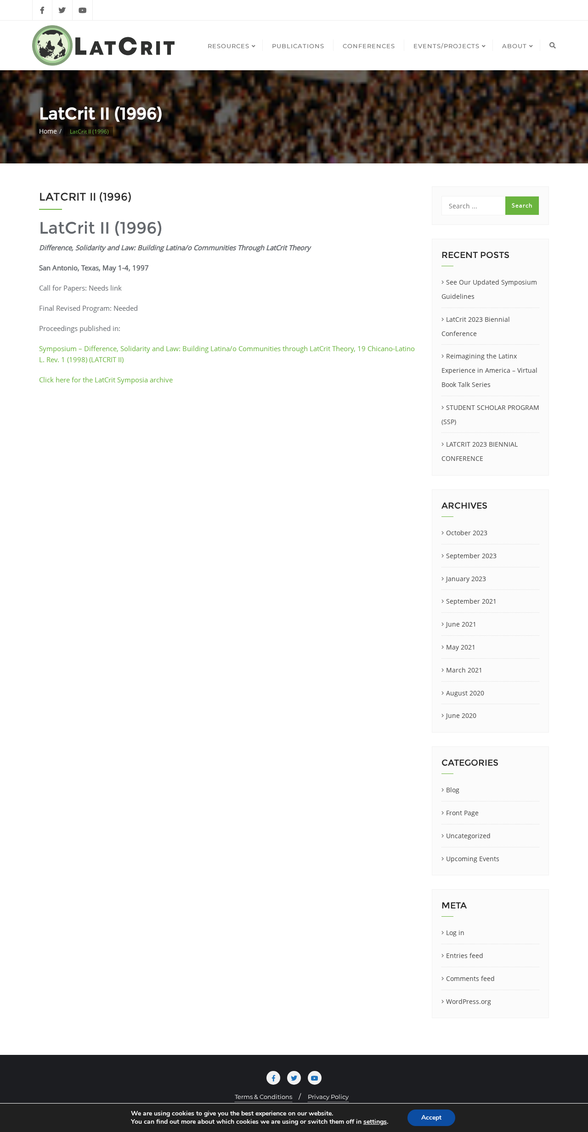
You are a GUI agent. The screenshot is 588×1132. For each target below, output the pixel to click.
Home (48, 131)
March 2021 (464, 670)
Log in (455, 932)
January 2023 (466, 578)
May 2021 (460, 647)
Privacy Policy (328, 1096)
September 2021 (471, 601)
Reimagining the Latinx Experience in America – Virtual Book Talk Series (489, 370)
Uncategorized (468, 835)
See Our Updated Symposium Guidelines (489, 289)
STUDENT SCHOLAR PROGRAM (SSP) (490, 414)
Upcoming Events (472, 858)
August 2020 (465, 693)
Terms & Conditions (263, 1096)
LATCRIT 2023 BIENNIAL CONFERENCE (479, 451)
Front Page (462, 812)
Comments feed (470, 978)
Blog (452, 789)
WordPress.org (468, 1001)
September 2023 (471, 555)
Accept (431, 1117)
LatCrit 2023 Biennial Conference (475, 326)
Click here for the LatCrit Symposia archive (106, 379)
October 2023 (466, 532)
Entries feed (464, 955)
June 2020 (461, 715)
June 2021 (461, 624)
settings (375, 1122)
